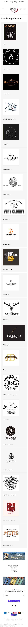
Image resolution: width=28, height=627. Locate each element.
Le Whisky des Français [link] (8, 119)
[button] (3, 9)
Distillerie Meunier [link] (7, 445)
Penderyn (5, 344)
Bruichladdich (6, 269)
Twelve (4, 144)
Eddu (4, 44)
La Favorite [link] (6, 420)
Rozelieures (6, 94)
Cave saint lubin (8, 617)
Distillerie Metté (7, 545)
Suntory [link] (5, 294)
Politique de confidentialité (16, 619)
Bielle (4, 369)
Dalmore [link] (5, 319)
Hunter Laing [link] (6, 194)
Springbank (6, 244)
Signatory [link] (5, 219)
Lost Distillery (6, 169)
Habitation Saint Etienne (9, 395)
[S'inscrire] (23, 595)
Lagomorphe (6, 69)
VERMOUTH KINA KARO (9, 520)
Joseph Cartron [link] (7, 470)
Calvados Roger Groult (8, 495)
